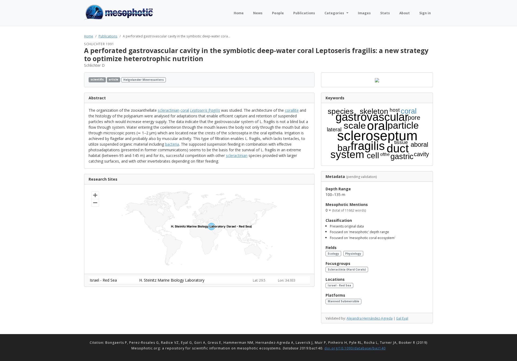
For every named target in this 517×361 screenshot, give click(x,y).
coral (184, 110)
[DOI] (303, 80)
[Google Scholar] (308, 80)
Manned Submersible (343, 301)
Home (88, 36)
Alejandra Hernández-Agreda (370, 318)
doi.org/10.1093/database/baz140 (355, 348)
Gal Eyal (402, 318)
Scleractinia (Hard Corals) (347, 269)
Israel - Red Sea (339, 285)
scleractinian (168, 110)
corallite (292, 110)
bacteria (172, 144)
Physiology (353, 253)
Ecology (333, 253)
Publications (108, 36)
